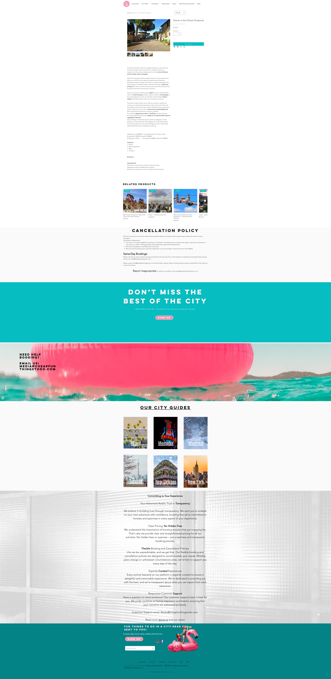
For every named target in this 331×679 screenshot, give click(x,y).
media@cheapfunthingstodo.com (140, 259)
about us (163, 619)
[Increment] (180, 34)
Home (129, 13)
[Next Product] (205, 201)
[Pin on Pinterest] (178, 47)
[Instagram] (157, 641)
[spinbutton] (177, 34)
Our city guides (165, 407)
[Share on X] (184, 47)
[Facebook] (162, 641)
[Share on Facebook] (174, 47)
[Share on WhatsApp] (181, 47)
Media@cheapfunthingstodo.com (38, 367)
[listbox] (180, 13)
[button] (180, 13)
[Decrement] (175, 34)
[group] (165, 205)
